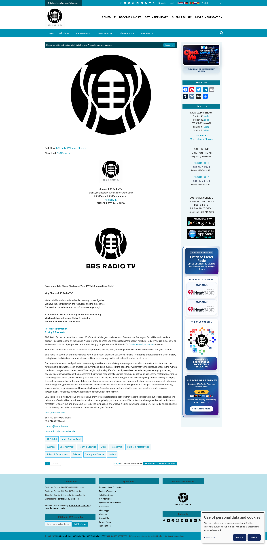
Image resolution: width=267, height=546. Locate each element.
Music (103, 447)
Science (77, 454)
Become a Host (130, 17)
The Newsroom (83, 33)
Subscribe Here (201, 409)
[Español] (198, 3)
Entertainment (67, 447)
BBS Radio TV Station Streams (71, 148)
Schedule (109, 17)
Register (163, 3)
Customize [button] (209, 537)
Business (51, 447)
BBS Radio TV (63, 153)
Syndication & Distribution (110, 503)
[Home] (55, 17)
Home (50, 33)
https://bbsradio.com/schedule (60, 431)
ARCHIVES (52, 439)
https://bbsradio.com (55, 412)
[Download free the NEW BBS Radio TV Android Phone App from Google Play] (201, 221)
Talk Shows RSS (126, 33)
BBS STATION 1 (201, 163)
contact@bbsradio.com (56, 426)
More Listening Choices (201, 139)
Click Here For (201, 135)
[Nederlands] (181, 3)
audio (206, 116)
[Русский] (195, 3)
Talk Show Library (106, 495)
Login (117, 463)
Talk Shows (64, 33)
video (206, 127)
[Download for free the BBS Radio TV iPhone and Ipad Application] (201, 234)
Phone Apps (104, 510)
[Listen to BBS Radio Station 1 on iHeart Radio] (202, 292)
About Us (103, 514)
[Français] (184, 3)
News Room (104, 507)
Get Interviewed (156, 17)
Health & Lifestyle (87, 447)
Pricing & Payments (107, 491)
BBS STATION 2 (201, 177)
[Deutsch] (187, 3)
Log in (172, 3)
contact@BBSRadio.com (68, 499)
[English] (179, 3)
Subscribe (169, 45)
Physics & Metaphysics (138, 447)
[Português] (192, 3)
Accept (254, 537)
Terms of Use (105, 526)
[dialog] (233, 527)
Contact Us (104, 518)
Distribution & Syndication (141, 344)
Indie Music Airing (104, 33)
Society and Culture (94, 454)
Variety (112, 454)
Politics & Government (57, 454)
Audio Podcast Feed (71, 439)
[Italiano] (190, 3)
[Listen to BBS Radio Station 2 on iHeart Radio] (202, 309)
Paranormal (117, 447)
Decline (239, 537)
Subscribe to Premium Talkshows (64, 3)
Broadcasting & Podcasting (111, 487)
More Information (208, 17)
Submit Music (182, 17)
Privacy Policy (105, 522)
